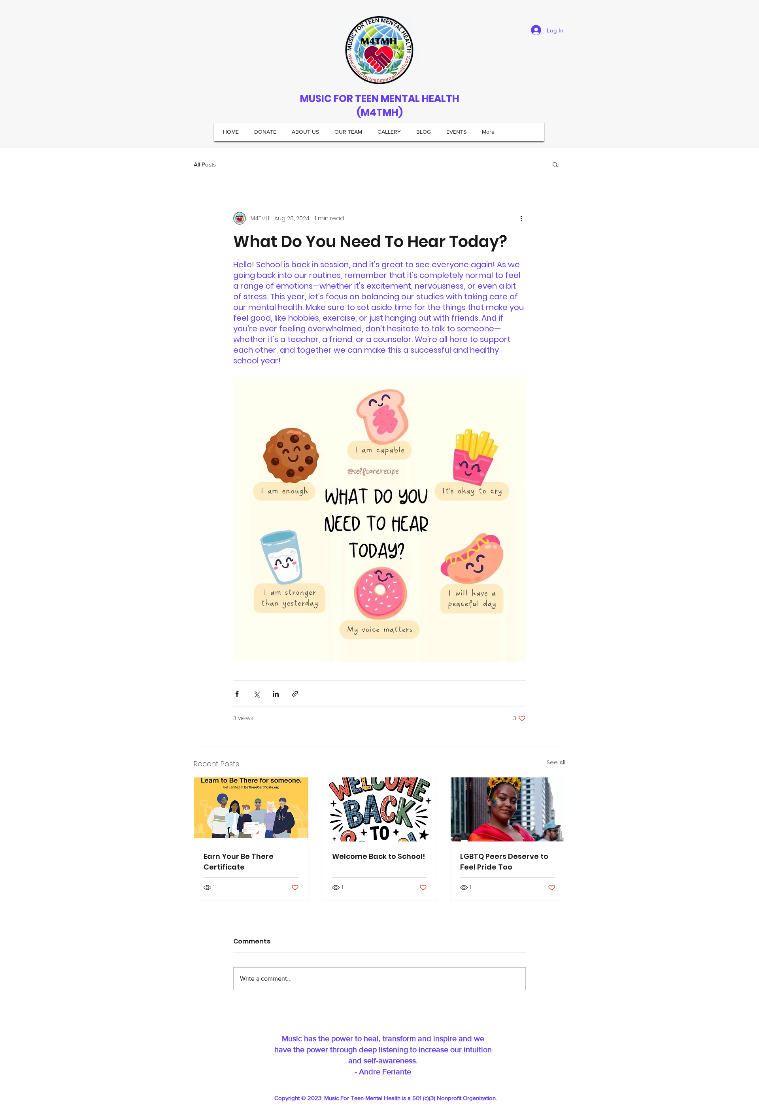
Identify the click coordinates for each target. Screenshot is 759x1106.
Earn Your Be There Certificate (239, 861)
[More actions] (521, 218)
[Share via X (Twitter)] (256, 694)
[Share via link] (295, 694)
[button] (555, 164)
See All (556, 762)
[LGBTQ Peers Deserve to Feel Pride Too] (508, 809)
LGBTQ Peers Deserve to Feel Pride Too (504, 861)
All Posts (205, 164)
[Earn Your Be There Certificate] (251, 809)
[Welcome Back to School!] (380, 809)
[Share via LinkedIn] (275, 694)
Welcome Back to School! (378, 856)
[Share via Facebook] (237, 694)
